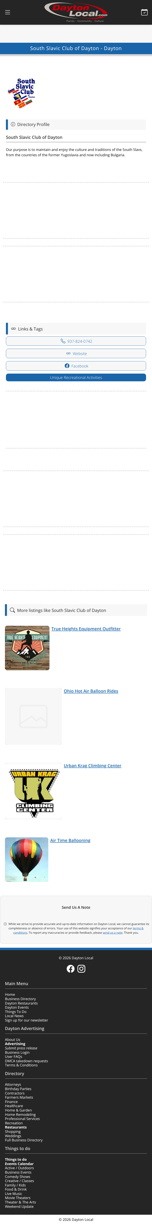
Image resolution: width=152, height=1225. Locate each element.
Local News (14, 1016)
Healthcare (14, 1106)
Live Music (13, 1193)
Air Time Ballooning (70, 840)
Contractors (15, 1093)
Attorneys (13, 1084)
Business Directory (20, 999)
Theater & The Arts (20, 1202)
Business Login (17, 1052)
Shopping (13, 1131)
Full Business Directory (24, 1140)
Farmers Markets (19, 1097)
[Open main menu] (7, 12)
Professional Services (22, 1118)
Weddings (13, 1136)
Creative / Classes (19, 1181)
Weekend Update (19, 1206)
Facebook (79, 366)
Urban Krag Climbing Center (92, 766)
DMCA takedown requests (26, 1061)
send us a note (113, 933)
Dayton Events (17, 1007)
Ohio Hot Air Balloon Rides (91, 691)
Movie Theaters (17, 1198)
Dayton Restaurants (21, 1003)
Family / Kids (15, 1185)
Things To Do (16, 1011)
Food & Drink (16, 1189)
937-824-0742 (79, 341)
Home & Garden (18, 1110)
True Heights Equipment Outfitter (86, 629)
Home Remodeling (20, 1114)
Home (10, 994)
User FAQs (13, 1056)
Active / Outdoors (19, 1168)
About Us (12, 1039)
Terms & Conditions (21, 1065)
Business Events (18, 1172)
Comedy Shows (17, 1176)
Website (79, 353)
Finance (11, 1101)
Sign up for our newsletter (26, 1020)
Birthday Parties (18, 1089)
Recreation (14, 1123)
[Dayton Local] (76, 12)
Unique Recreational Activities (76, 377)
